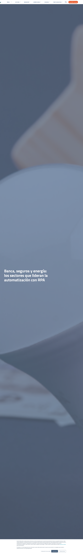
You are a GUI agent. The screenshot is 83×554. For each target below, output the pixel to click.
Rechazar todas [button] (62, 551)
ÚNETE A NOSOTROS (57, 2)
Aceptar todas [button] (54, 551)
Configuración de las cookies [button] (46, 551)
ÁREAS (8, 2)
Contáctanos (73, 2)
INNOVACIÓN (26, 2)
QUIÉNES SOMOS (36, 2)
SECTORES (17, 2)
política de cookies (62, 544)
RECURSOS (47, 2)
